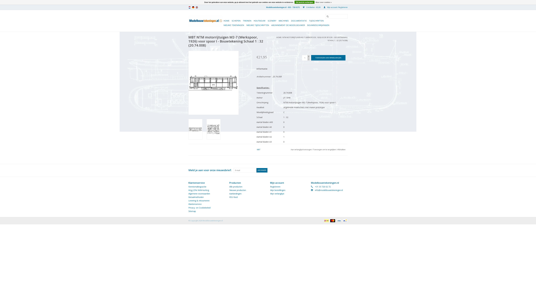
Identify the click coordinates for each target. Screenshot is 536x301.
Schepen (236, 20)
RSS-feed (233, 197)
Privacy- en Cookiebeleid (199, 207)
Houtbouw (259, 20)
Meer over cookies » (324, 2)
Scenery (272, 20)
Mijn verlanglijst (277, 193)
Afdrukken (341, 149)
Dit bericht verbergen (304, 2)
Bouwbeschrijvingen (318, 25)
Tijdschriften (316, 20)
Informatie (262, 68)
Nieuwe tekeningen (233, 25)
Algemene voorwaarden (199, 193)
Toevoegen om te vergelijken (324, 149)
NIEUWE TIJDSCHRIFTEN (257, 25)
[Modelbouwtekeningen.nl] (205, 20)
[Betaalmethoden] (326, 220)
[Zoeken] (326, 16)
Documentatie (299, 20)
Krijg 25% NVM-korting (198, 190)
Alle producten (235, 186)
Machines (284, 20)
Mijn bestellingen (277, 190)
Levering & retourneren (199, 200)
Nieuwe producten (237, 190)
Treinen (247, 20)
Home (226, 20)
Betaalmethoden (196, 197)
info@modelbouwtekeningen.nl (329, 190)
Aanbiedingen (235, 193)
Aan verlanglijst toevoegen (301, 149)
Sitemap (192, 211)
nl (189, 7)
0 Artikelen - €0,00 (313, 7)
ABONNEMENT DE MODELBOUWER (288, 25)
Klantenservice (195, 204)
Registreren (275, 186)
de (193, 7)
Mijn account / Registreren (337, 7)
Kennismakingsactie (197, 186)
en (197, 7)
